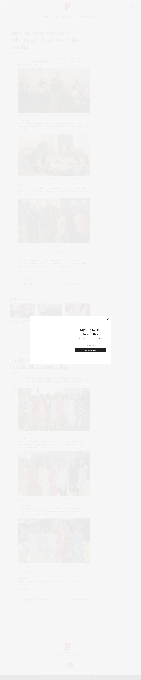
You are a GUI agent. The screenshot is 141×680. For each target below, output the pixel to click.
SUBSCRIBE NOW (90, 350)
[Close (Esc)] (108, 319)
